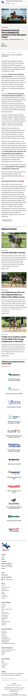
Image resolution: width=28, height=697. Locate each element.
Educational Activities (6, 651)
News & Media (5, 659)
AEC (2, 610)
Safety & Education (7, 647)
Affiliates (3, 593)
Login (3, 568)
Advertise (3, 667)
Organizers (3, 624)
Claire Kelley (5, 39)
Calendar (3, 604)
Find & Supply (15, 693)
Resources (4, 575)
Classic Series (4, 615)
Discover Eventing (6, 566)
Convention (3, 631)
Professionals (4, 632)
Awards (3, 620)
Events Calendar (6, 602)
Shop (3, 559)
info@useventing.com (14, 690)
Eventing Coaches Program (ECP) (8, 649)
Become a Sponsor (6, 366)
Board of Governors (5, 587)
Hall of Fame (4, 595)
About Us (3, 585)
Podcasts (3, 665)
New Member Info (5, 641)
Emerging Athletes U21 (6, 638)
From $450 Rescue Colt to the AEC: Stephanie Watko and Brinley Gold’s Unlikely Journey (13, 295)
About (3, 583)
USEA (3, 52)
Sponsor (3, 598)
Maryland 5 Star (7, 220)
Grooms (3, 634)
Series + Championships (6, 609)
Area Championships (5, 621)
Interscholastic (4, 27)
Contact (3, 561)
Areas (2, 592)
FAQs (2, 572)
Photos (2, 662)
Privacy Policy (18, 685)
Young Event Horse (5, 613)
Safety (2, 654)
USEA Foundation (6, 563)
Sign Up (3, 671)
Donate (3, 554)
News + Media (11, 52)
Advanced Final (4, 612)
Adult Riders (4, 635)
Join (2, 557)
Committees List (4, 596)
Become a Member (6, 629)
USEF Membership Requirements (8, 643)
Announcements (6, 577)
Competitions (4, 250)
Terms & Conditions (11, 685)
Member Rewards (5, 640)
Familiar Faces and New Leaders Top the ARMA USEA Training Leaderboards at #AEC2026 (13, 339)
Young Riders (4, 637)
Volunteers (3, 623)
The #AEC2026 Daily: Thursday (13, 253)
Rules (2, 607)
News (19, 52)
